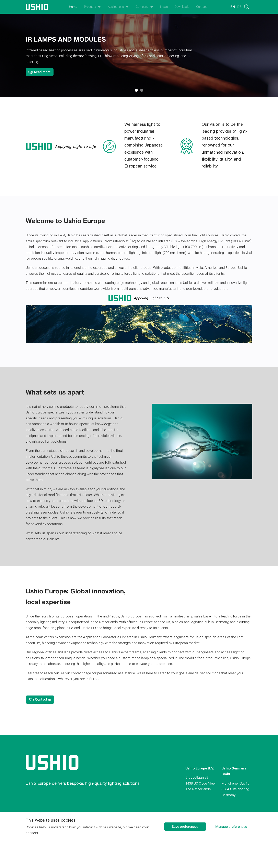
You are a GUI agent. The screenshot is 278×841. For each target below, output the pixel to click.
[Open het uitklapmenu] (98, 6)
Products (90, 7)
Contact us (43, 699)
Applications (116, 7)
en (232, 7)
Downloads (182, 7)
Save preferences (185, 826)
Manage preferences (231, 826)
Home (73, 7)
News (164, 7)
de (239, 7)
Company (142, 7)
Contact (201, 7)
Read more (42, 72)
